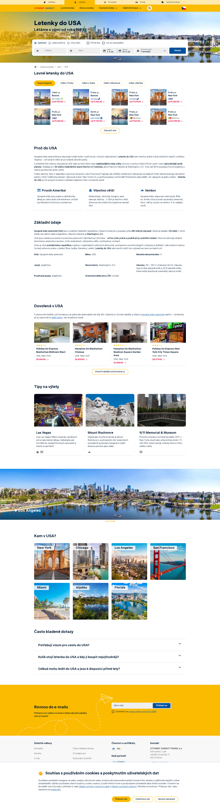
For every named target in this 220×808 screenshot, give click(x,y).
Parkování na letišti (82, 759)
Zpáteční (42, 43)
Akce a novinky (86, 8)
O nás (37, 759)
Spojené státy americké (152, 315)
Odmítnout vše (142, 799)
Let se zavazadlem (115, 43)
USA (59, 67)
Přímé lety (95, 43)
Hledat (177, 51)
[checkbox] (88, 43)
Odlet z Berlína (136, 83)
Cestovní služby (106, 8)
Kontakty (38, 749)
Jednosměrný (58, 43)
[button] (149, 8)
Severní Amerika (47, 67)
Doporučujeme (44, 83)
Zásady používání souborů (124, 787)
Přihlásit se (161, 706)
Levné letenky (67, 8)
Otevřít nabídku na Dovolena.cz (110, 372)
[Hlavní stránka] (44, 8)
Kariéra (37, 754)
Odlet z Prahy (66, 83)
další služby (57, 318)
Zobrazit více (110, 131)
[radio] (40, 43)
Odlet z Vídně (88, 83)
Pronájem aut (79, 754)
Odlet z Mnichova (112, 83)
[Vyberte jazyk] (184, 8)
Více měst (75, 43)
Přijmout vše (121, 799)
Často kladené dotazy (83, 749)
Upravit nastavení (166, 799)
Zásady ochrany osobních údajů (94, 787)
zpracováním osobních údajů (142, 712)
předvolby (56, 790)
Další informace (130, 8)
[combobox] (50, 51)
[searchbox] (50, 51)
